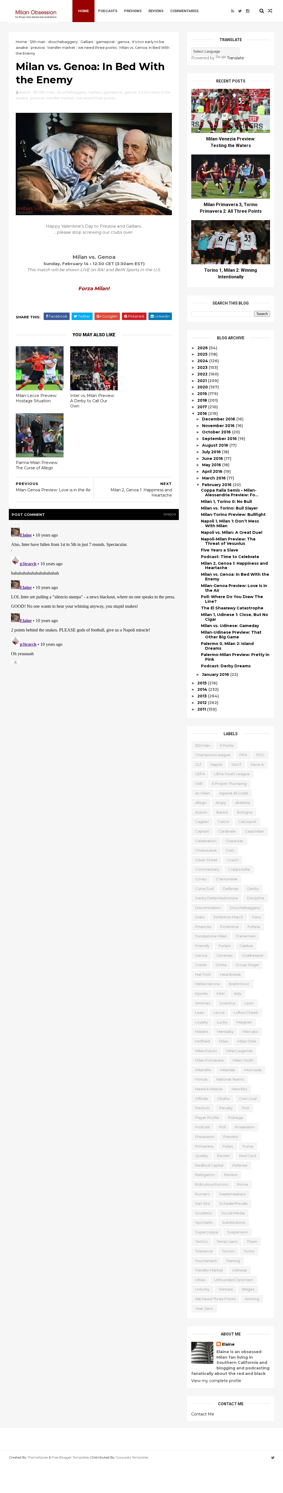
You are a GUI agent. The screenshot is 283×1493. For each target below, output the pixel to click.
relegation (205, 1174)
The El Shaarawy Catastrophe (232, 608)
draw (200, 917)
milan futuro (206, 1051)
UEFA (200, 774)
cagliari (202, 821)
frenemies (245, 936)
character (234, 841)
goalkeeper (253, 955)
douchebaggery (63, 41)
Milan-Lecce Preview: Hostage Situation (36, 398)
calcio (223, 821)
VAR (199, 783)
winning (252, 1299)
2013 (202, 696)
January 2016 (216, 674)
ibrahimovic (239, 984)
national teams (230, 1079)
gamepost (105, 41)
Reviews (155, 11)
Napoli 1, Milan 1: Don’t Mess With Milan (230, 523)
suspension (237, 1232)
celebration (205, 841)
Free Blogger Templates (70, 1457)
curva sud (204, 888)
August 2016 (215, 445)
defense (230, 888)
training (233, 1261)
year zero (204, 1308)
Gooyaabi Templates (132, 1457)
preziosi (38, 47)
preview (230, 1136)
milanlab (227, 1070)
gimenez (224, 955)
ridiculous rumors (211, 1184)
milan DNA (246, 1041)
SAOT (236, 764)
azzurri (201, 812)
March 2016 (214, 478)
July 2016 (212, 451)
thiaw (252, 1241)
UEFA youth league (232, 774)
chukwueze (206, 850)
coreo (201, 879)
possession (245, 1127)
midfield (202, 1041)
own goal (248, 1098)
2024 (203, 360)
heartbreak (230, 974)
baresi (222, 812)
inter (221, 993)
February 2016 (217, 484)
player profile (207, 1117)
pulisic (228, 1146)
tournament (206, 1261)
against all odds (233, 793)
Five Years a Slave (219, 550)
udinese (239, 1270)
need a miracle (208, 1089)
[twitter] (240, 11)
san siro (202, 1203)
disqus (170, 514)
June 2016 (213, 458)
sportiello (204, 1222)
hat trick (203, 974)
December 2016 (219, 419)
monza (201, 1079)
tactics (201, 1241)
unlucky (202, 1289)
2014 (202, 689)
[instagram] (247, 11)
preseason (204, 1136)
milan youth (243, 1060)
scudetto (203, 1213)
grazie (200, 965)
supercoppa (206, 1232)
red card (247, 1155)
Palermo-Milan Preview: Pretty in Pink (235, 657)
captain (202, 831)
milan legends (239, 1051)
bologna (244, 812)
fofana (254, 926)
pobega (235, 1117)
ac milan (202, 793)
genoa (123, 41)
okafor (223, 1098)
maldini (201, 1031)
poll (222, 1127)
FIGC (260, 755)
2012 (202, 702)
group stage (247, 965)
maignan (244, 1022)
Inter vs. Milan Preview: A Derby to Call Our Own (92, 400)
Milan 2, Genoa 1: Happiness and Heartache (234, 565)
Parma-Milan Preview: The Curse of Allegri (37, 465)
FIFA (243, 755)
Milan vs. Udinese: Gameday (230, 625)
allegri (200, 802)
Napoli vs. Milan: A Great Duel (231, 532)
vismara (226, 1289)
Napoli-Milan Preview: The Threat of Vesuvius (228, 541)
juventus (227, 1003)
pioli (245, 1108)
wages (248, 1289)
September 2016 (220, 438)
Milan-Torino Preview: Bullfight (233, 514)
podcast (202, 1127)
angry (221, 802)
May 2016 (212, 464)
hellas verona (207, 984)
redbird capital (209, 1165)
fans (256, 917)
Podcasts (107, 11)
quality (201, 1155)
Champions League (212, 755)
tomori (228, 1251)
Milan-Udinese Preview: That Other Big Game (231, 634)
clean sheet (206, 860)
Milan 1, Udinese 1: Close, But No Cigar (234, 617)
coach (233, 860)
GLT (198, 764)
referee (239, 1165)
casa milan (254, 831)
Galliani (86, 41)
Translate (235, 57)
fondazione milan (211, 936)
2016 (202, 413)
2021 (202, 380)
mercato (250, 1031)
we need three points (97, 47)
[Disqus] (94, 594)
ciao (230, 850)
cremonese (226, 879)
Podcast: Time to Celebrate (230, 556)
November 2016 (219, 425)
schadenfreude (233, 1203)
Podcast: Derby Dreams (226, 665)
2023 (203, 367)
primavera (204, 1146)
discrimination (208, 907)
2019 (202, 393)
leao (199, 1012)
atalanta (242, 802)
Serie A (257, 764)
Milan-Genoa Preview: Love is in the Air (234, 588)
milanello (203, 1070)
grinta (221, 965)
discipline (255, 898)
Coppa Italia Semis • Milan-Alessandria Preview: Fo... (229, 492)
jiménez (202, 1003)
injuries (201, 993)
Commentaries (184, 11)
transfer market (61, 47)
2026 (203, 347)
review (230, 1174)
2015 (202, 683)
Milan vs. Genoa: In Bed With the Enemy (235, 577)
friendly (202, 945)
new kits (239, 1089)
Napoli (216, 764)
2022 (203, 374)
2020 (203, 387)
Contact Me (202, 1414)
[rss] (232, 11)
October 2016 (217, 432)
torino (249, 1251)
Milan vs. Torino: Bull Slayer (229, 508)
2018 (202, 400)
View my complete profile (216, 1380)
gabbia (246, 945)
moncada (252, 1070)
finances (203, 926)
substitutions (233, 1222)
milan (223, 1041)
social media (233, 1213)
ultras (200, 1280)
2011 (202, 709)
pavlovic (202, 1108)
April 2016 (213, 471)
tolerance (204, 1251)
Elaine (228, 1344)
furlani (224, 945)
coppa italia (239, 869)
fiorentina (229, 926)
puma (248, 1146)
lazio (249, 1003)
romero (202, 1194)
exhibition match (228, 917)
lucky (222, 1022)
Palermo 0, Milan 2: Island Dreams (227, 646)
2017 (202, 406)
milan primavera (209, 1060)
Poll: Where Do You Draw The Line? (232, 599)
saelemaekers (232, 1194)
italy (237, 993)
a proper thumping (229, 783)
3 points (226, 745)
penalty (226, 1108)
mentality (225, 1031)
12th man (37, 41)
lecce (219, 1012)
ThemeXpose (37, 1457)
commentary (207, 869)
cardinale (227, 831)
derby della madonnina (216, 898)
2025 (203, 354)
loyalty (201, 1022)
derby (253, 888)
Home (83, 11)
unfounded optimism (233, 1280)
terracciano (227, 1241)
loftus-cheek (246, 1012)
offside (201, 1098)
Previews (133, 11)
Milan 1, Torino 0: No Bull (226, 501)
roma (242, 1184)
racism (223, 1155)
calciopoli (247, 821)
